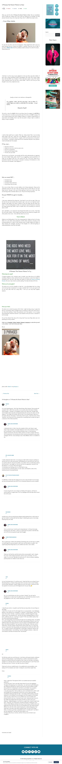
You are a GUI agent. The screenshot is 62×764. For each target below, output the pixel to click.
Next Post (37, 393)
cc (17, 386)
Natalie (7, 403)
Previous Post (5, 393)
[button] (23, 751)
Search (47, 32)
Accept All (56, 762)
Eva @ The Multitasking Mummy (12, 475)
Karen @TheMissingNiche (11, 537)
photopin (15, 386)
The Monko (8, 512)
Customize (50, 762)
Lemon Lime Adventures (13, 423)
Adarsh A (10, 386)
